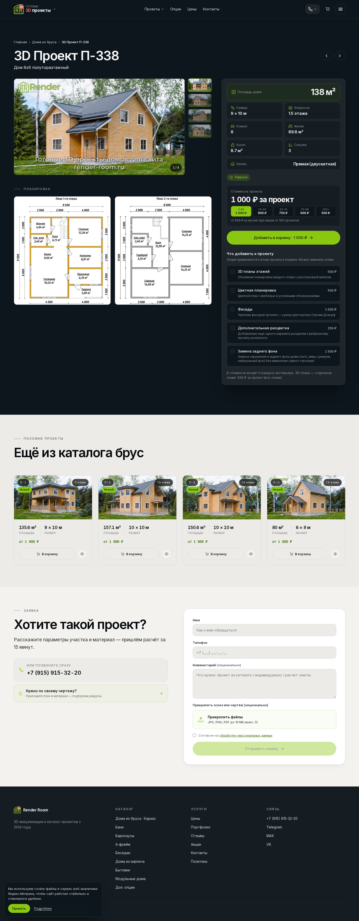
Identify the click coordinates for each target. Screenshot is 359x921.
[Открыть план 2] (163, 250)
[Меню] (340, 9)
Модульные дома (130, 879)
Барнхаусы (124, 836)
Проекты (152, 9)
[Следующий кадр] (177, 127)
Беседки (122, 853)
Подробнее (43, 908)
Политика (199, 861)
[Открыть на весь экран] (99, 127)
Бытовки (122, 870)
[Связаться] (312, 9)
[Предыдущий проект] (326, 55)
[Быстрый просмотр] (82, 554)
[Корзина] (327, 9)
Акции (196, 844)
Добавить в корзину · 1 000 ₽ (280, 237)
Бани (119, 827)
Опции (175, 9)
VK (268, 844)
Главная (20, 42)
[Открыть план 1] (62, 250)
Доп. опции (125, 887)
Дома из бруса (44, 42)
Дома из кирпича (130, 861)
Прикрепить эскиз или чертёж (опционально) (230, 705)
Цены (192, 9)
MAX (270, 836)
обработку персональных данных (246, 735)
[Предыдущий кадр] (22, 127)
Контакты (211, 9)
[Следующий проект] (339, 55)
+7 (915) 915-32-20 (282, 818)
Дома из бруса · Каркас (135, 818)
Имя (196, 620)
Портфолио (200, 827)
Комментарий (217, 665)
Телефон (200, 643)
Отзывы (197, 836)
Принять (19, 908)
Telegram (274, 827)
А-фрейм (122, 844)
